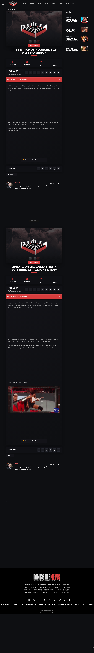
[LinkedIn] (38, 72)
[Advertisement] (34, 143)
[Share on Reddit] (54, 168)
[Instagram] (50, 72)
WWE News (12, 9)
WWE (32, 4)
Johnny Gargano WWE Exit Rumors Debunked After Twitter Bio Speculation (71, 21)
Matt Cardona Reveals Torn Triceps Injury (70, 30)
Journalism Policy (65, 604)
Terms (90, 604)
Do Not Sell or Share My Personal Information (47, 612)
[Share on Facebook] (38, 168)
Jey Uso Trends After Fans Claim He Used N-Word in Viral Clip (72, 40)
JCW (60, 4)
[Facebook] (26, 72)
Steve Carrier (24, 57)
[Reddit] (58, 72)
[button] (73, 3)
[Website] (51, 183)
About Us (42, 604)
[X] (30, 72)
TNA (46, 4)
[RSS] (70, 600)
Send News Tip (6, 604)
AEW (39, 4)
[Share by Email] (58, 168)
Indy (67, 4)
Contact (51, 604)
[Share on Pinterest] (50, 168)
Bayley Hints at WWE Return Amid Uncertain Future (72, 49)
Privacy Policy (80, 604)
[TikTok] (65, 600)
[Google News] (34, 72)
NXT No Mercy (12, 174)
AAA (53, 4)
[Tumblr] (50, 600)
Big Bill (10, 455)
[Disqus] (34, 526)
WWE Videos (69, 36)
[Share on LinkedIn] (46, 168)
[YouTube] (46, 72)
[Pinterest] (42, 72)
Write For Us (19, 604)
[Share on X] (42, 168)
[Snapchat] (54, 72)
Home (24, 4)
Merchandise (31, 604)
